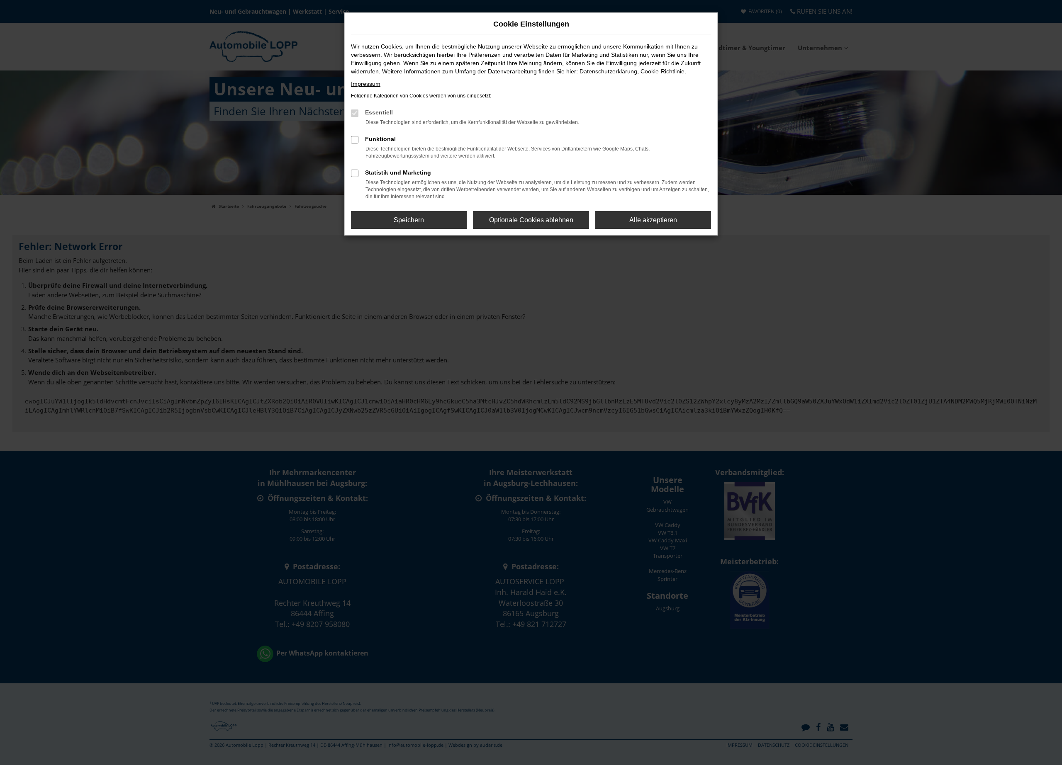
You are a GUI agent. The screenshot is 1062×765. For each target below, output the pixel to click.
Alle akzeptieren (653, 219)
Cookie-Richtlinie (662, 71)
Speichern (409, 219)
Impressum (365, 83)
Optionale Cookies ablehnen (531, 219)
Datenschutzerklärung (608, 71)
